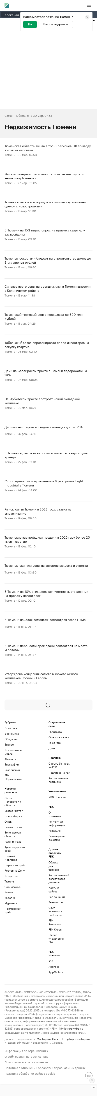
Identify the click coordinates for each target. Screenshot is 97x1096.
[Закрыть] (92, 1080)
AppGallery (55, 972)
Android (53, 966)
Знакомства (55, 902)
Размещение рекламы (55, 837)
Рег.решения (55, 897)
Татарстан (11, 876)
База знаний (12, 770)
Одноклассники (58, 737)
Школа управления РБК (55, 938)
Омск (8, 821)
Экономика (12, 733)
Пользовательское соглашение (26, 1062)
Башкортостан (14, 827)
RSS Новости (57, 797)
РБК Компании (54, 922)
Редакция (54, 830)
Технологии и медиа (13, 751)
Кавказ (9, 892)
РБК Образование (13, 777)
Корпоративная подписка (58, 779)
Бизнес (9, 744)
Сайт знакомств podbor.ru (55, 911)
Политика (11, 728)
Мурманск (11, 903)
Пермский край (15, 865)
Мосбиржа (44, 1038)
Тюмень (10, 154)
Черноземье (13, 887)
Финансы (10, 759)
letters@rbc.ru (73, 1028)
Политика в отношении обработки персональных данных (45, 1067)
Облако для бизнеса (53, 865)
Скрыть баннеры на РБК (59, 765)
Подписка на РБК (59, 772)
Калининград (13, 841)
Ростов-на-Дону (15, 870)
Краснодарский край (15, 848)
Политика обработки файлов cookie (30, 1073)
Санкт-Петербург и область (13, 801)
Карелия (10, 897)
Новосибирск (13, 816)
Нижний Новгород (11, 857)
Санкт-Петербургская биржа (71, 1038)
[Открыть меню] (89, 5)
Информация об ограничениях (26, 1050)
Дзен (51, 748)
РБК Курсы (55, 929)
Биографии (12, 764)
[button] (48, 705)
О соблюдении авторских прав (26, 1056)
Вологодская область (13, 834)
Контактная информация (55, 823)
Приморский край (13, 910)
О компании (54, 814)
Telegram (54, 742)
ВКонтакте (55, 732)
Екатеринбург (14, 810)
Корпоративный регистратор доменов (55, 878)
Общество (11, 739)
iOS (50, 961)
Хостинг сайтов (53, 889)
